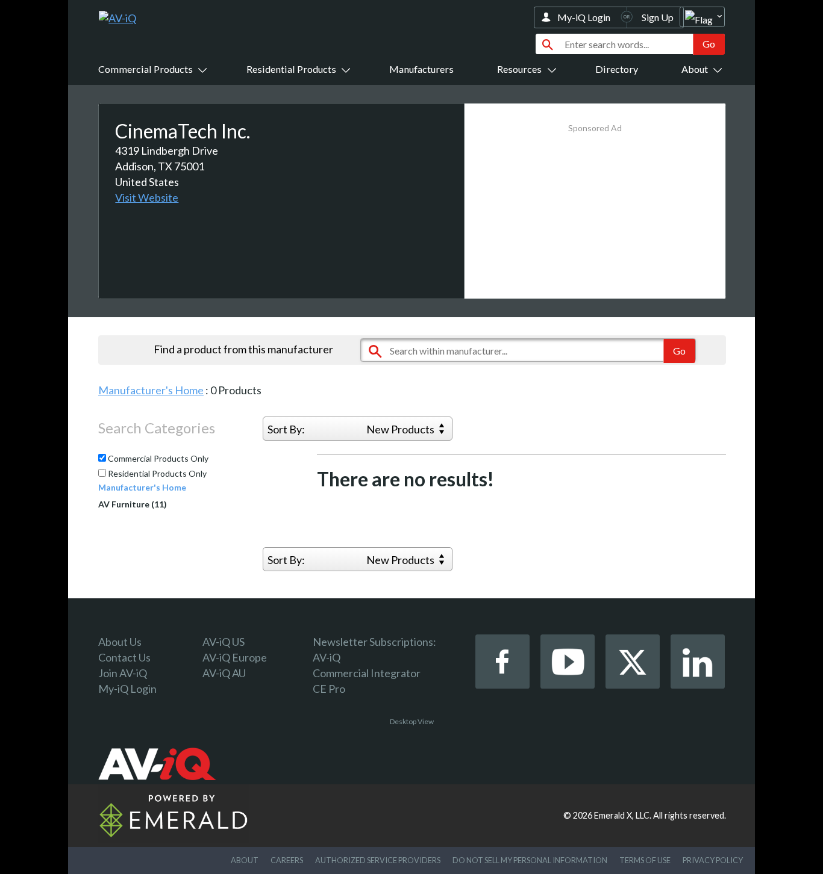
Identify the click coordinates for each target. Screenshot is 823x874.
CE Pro (329, 688)
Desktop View (412, 721)
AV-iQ (326, 657)
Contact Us (124, 657)
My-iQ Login (583, 17)
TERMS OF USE (645, 860)
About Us (120, 641)
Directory (616, 69)
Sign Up (658, 17)
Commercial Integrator (367, 673)
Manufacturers (421, 69)
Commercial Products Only (157, 458)
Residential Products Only (156, 474)
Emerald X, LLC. (622, 815)
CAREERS (287, 860)
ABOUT (244, 860)
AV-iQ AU (224, 673)
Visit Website (146, 197)
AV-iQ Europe (234, 657)
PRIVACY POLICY (713, 860)
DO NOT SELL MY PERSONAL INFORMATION (529, 860)
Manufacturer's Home (151, 390)
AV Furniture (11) (132, 504)
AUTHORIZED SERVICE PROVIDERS (377, 860)
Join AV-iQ (122, 673)
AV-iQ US (223, 641)
